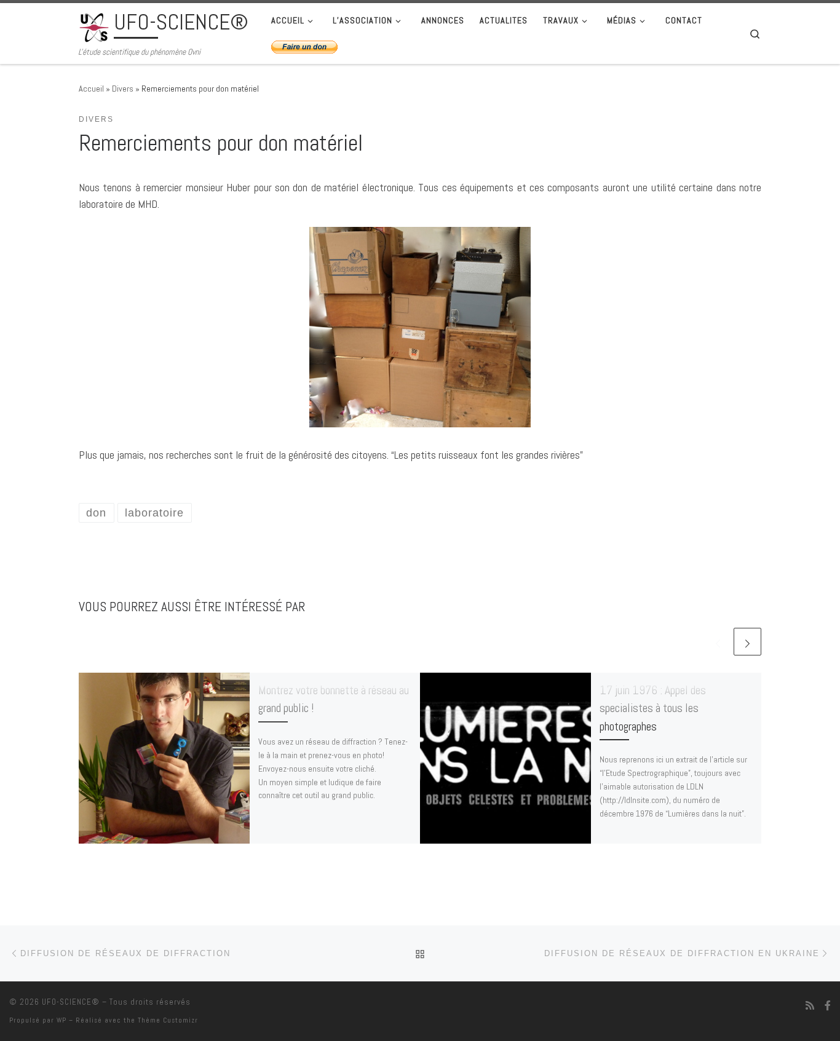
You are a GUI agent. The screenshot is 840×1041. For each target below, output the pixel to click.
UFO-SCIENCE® (71, 1002)
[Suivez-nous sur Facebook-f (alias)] (828, 1005)
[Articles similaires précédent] (718, 641)
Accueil (91, 88)
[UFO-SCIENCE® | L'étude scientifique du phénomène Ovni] (94, 26)
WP (61, 1020)
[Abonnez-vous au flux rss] (810, 1005)
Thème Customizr (168, 1020)
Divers (122, 88)
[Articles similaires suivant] (747, 641)
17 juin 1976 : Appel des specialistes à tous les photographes (653, 708)
